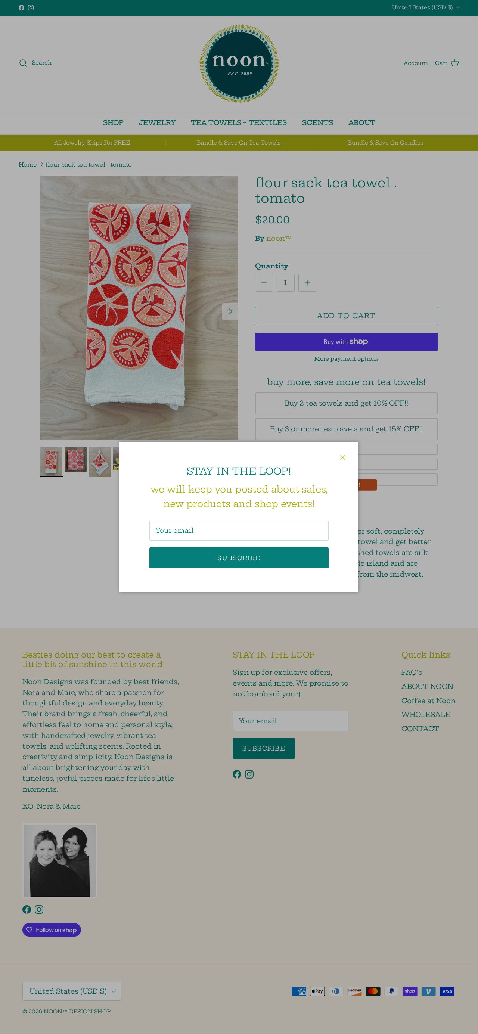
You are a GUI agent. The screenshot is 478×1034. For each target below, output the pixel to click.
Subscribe (239, 558)
